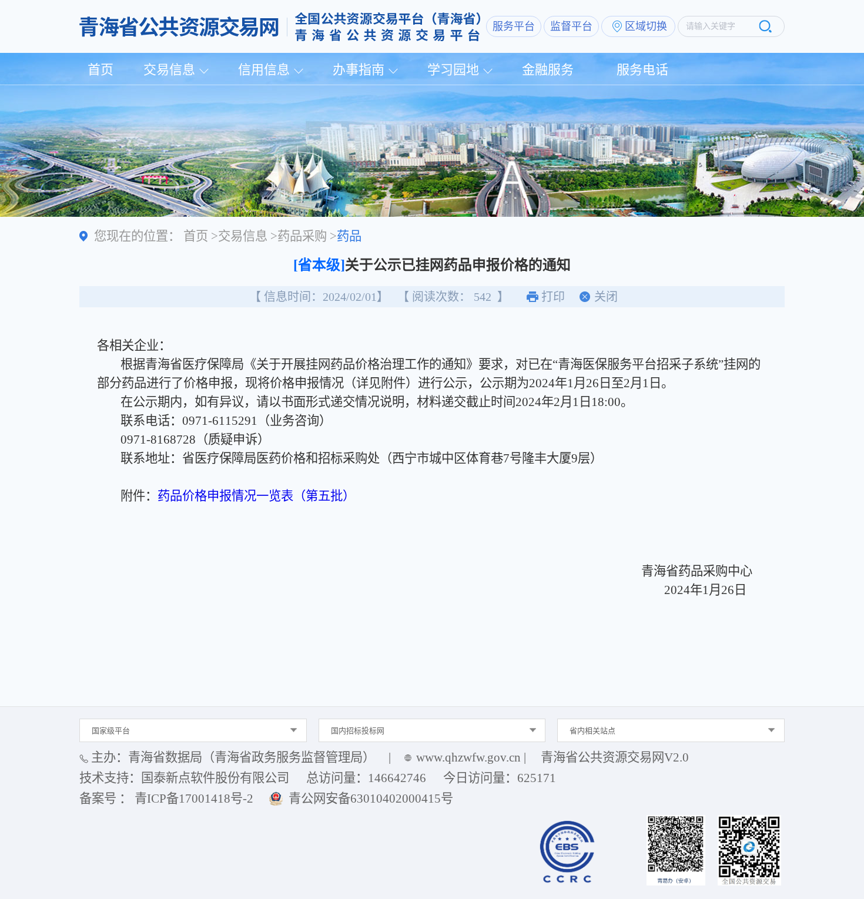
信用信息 (264, 69)
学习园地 (453, 69)
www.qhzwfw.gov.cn (468, 757)
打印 (553, 296)
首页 (100, 69)
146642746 (397, 778)
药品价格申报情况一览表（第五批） (256, 496)
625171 (536, 778)
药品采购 (302, 236)
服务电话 (642, 69)
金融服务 (548, 69)
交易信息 (169, 69)
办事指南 (358, 69)
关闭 (606, 296)
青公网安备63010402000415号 (371, 798)
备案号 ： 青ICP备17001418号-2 (166, 798)
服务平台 (514, 26)
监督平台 (571, 26)
